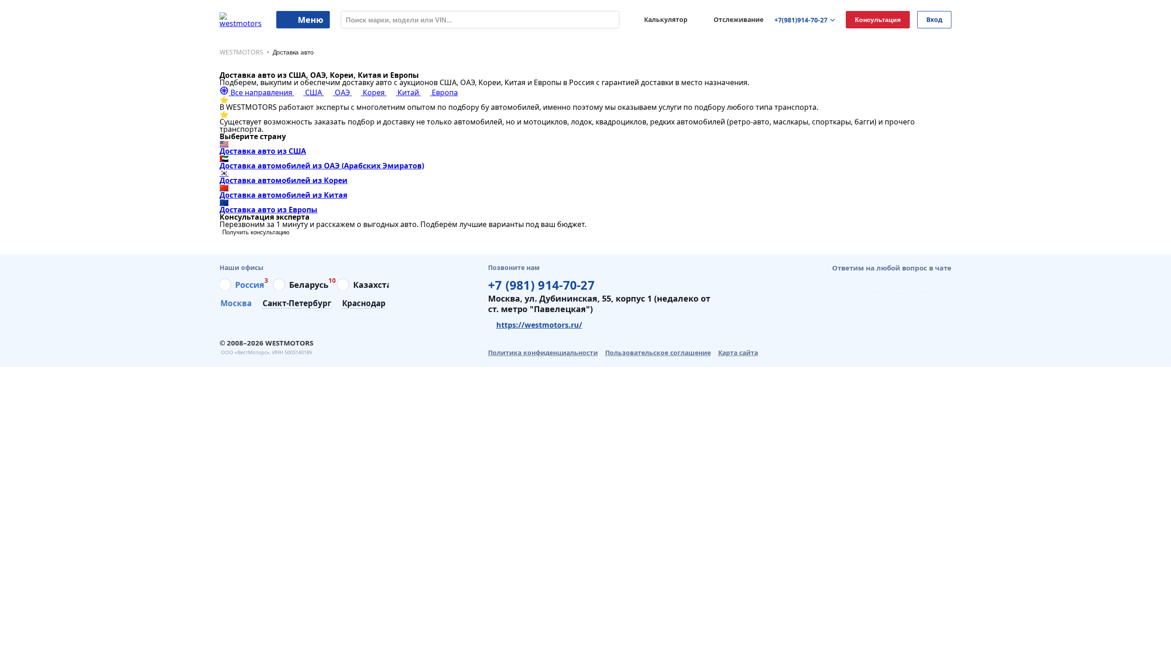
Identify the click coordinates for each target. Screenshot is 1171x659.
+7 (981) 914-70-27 (541, 284)
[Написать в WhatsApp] (921, 284)
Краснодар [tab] (364, 303)
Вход (934, 19)
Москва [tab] (236, 303)
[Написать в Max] (943, 284)
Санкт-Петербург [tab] (297, 303)
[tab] (242, 284)
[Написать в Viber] (899, 284)
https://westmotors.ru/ (539, 325)
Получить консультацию (256, 232)
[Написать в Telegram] (877, 284)
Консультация (878, 19)
